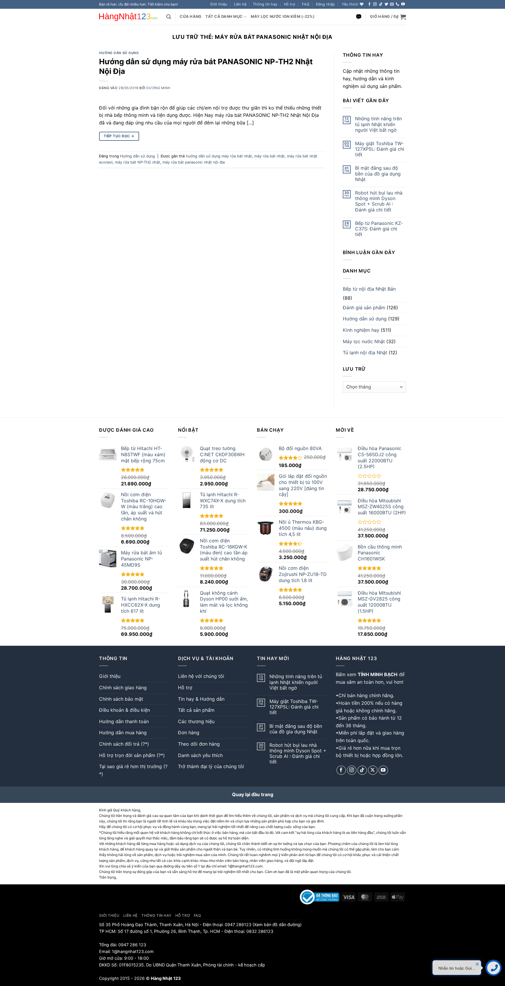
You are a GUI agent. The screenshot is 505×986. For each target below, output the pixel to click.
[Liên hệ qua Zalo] (358, 16)
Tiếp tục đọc (119, 136)
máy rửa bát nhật (269, 156)
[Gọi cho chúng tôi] (397, 4)
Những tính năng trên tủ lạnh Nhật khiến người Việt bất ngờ (378, 124)
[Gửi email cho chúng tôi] (392, 4)
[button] (325, 4)
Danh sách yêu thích (200, 755)
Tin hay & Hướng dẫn (201, 699)
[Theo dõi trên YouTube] (403, 4)
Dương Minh (158, 88)
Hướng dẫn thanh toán (124, 721)
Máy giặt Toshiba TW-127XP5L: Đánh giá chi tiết (379, 149)
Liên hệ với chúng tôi (201, 676)
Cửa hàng (190, 16)
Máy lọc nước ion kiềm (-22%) (282, 16)
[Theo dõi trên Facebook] (369, 4)
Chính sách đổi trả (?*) (124, 744)
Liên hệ (240, 4)
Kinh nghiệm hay (361, 330)
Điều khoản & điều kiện (124, 710)
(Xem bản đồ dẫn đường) (276, 924)
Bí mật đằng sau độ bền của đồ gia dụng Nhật (378, 173)
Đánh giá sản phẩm (364, 307)
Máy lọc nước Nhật (364, 341)
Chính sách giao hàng (123, 687)
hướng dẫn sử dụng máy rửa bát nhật (219, 156)
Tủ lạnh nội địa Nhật (365, 352)
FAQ (305, 4)
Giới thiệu (218, 4)
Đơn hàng (188, 732)
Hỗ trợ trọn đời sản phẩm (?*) (132, 755)
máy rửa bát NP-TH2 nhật (137, 162)
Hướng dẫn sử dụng (119, 53)
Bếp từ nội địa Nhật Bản (369, 289)
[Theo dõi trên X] (373, 770)
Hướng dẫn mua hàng (123, 732)
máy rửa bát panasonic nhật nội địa (193, 162)
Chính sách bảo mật (121, 699)
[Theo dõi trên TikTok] (381, 4)
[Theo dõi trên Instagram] (375, 4)
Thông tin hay (265, 4)
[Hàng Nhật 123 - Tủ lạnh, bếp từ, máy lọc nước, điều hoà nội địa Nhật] (128, 17)
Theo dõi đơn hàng (199, 744)
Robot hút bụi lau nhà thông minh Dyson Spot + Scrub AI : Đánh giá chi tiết (378, 201)
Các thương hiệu (196, 721)
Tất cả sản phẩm (196, 710)
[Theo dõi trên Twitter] (386, 4)
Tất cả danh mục (224, 16)
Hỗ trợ (289, 4)
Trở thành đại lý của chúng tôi (211, 766)
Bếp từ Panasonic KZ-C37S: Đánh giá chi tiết (379, 229)
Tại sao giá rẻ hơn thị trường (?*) (133, 770)
